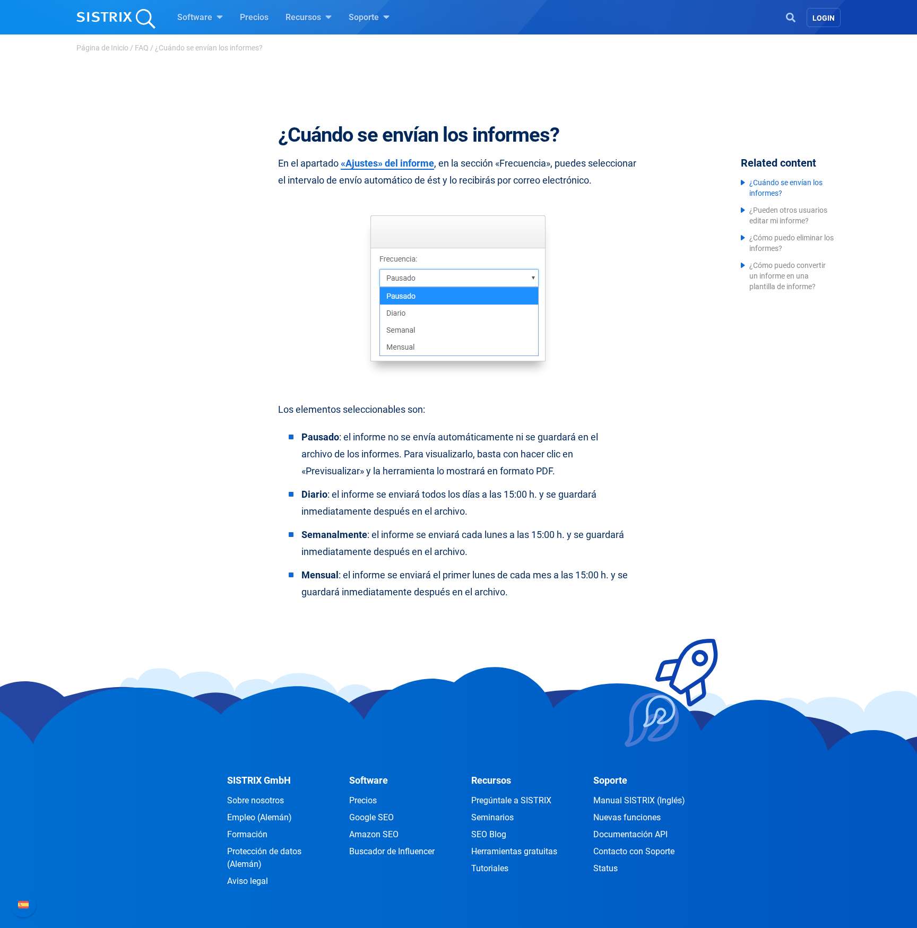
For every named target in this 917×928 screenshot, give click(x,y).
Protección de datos (264, 857)
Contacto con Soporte (633, 851)
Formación (247, 834)
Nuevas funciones (627, 817)
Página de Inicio (102, 48)
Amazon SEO (374, 834)
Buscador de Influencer (392, 851)
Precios (254, 17)
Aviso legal (247, 881)
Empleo (259, 817)
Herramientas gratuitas (514, 851)
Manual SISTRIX (639, 800)
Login (823, 18)
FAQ (142, 48)
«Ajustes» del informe (387, 163)
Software (195, 17)
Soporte (365, 17)
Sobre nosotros (255, 800)
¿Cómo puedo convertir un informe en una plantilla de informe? (787, 276)
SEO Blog (488, 834)
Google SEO (371, 817)
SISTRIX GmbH (259, 780)
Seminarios (492, 817)
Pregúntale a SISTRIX (511, 800)
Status (605, 868)
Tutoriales (489, 868)
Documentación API (630, 834)
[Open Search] (790, 16)
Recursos (304, 17)
